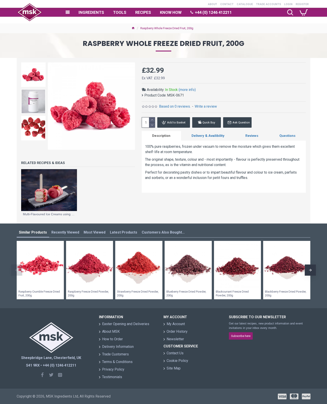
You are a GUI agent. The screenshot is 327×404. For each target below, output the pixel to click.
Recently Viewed (65, 232)
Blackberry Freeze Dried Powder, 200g (285, 293)
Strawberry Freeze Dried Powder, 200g (138, 293)
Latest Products (123, 232)
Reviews (251, 136)
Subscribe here (240, 336)
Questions (287, 136)
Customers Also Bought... (163, 232)
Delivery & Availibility (208, 136)
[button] (16, 270)
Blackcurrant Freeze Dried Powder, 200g (232, 293)
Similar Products (33, 232)
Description (161, 136)
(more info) (187, 90)
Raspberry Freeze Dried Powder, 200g (88, 293)
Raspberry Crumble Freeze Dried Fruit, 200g (39, 293)
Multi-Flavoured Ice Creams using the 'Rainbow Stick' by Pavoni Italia (49, 214)
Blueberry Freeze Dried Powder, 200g (186, 293)
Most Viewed (94, 232)
